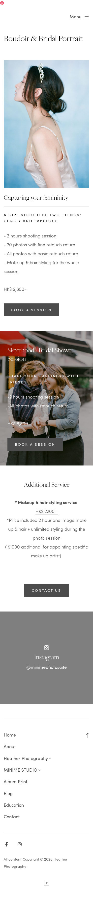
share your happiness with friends (43, 378)
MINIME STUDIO (20, 770)
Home (10, 735)
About (10, 746)
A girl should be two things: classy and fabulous (43, 217)
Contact (12, 817)
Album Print (15, 781)
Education (14, 805)
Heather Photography (26, 758)
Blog (8, 793)
